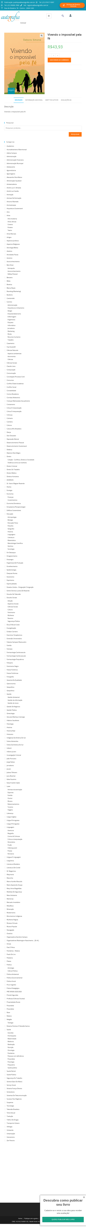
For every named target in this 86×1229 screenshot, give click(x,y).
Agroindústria (11, 170)
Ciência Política (12, 971)
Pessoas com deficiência (16, 1056)
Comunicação (11, 373)
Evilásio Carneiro (12, 632)
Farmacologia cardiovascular (16, 656)
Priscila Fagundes (12, 995)
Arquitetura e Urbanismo (16, 308)
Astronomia (11, 356)
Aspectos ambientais (14, 353)
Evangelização (11, 628)
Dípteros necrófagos (13, 453)
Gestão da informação (15, 700)
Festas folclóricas (12, 673)
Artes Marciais (11, 234)
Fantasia (9, 649)
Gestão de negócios (13, 707)
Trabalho (11, 340)
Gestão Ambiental (13, 697)
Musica (10, 801)
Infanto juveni (11, 752)
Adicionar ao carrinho (59, 60)
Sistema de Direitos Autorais (73, 5)
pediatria (10, 958)
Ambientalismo (12, 184)
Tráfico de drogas (12, 1120)
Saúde (9, 1030)
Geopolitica (10, 691)
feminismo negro (13, 666)
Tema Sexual (11, 1113)
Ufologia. (10, 1127)
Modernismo (11, 913)
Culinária (10, 422)
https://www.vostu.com (14, 1155)
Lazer (8, 786)
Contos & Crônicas (14, 836)
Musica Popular (12, 926)
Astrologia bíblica (12, 248)
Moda (10, 334)
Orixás (9, 944)
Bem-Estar (10, 265)
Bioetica (9, 284)
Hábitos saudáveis (13, 720)
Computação (11, 370)
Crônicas (9, 415)
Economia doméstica (14, 503)
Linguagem (10, 827)
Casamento (10, 343)
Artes (8, 215)
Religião (9, 1019)
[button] (41, 35)
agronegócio (11, 174)
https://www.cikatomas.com (70, 1172)
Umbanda (10, 1130)
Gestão (9, 694)
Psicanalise (10, 1006)
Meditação (11, 1044)
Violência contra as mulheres (17, 463)
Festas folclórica (12, 670)
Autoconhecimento (13, 261)
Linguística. (10, 861)
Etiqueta (10, 322)
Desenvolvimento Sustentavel (17, 446)
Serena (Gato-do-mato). (15, 1082)
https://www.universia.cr (32, 1172)
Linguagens (11, 534)
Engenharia (11, 320)
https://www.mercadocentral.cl (36, 1149)
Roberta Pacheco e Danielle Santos (18, 1026)
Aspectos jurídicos (13, 241)
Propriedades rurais (13, 1002)
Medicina (11, 1041)
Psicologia (11, 1062)
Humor (10, 798)
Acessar (23, 23)
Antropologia (12, 517)
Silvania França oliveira (14, 1088)
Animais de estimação (14, 198)
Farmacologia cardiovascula (16, 652)
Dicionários (11, 842)
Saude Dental (11, 1071)
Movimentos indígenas (14, 916)
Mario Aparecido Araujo (14, 885)
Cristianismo (11, 404)
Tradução (10, 1116)
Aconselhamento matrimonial (17, 150)
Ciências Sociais (12, 363)
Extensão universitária (14, 639)
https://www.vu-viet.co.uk (62, 1166)
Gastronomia (11, 684)
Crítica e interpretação (14, 408)
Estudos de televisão (14, 594)
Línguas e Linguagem (14, 857)
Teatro (10, 230)
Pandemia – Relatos (13, 951)
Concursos (10, 380)
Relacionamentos (13, 804)
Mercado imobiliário (13, 902)
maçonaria (10, 874)
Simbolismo (11, 1092)
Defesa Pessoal (12, 274)
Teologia (10, 1023)
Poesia (10, 851)
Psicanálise (10, 1009)
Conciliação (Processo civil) (16, 377)
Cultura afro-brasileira (14, 429)
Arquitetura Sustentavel (15, 208)
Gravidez (10, 1033)
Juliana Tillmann (12, 772)
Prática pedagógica (13, 988)
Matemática (12, 540)
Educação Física (13, 523)
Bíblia (8, 281)
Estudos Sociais (12, 598)
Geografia (11, 529)
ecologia (9, 490)
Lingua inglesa (11, 817)
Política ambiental (13, 974)
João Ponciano (11, 759)
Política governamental (14, 978)
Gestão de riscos (13, 703)
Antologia (11, 968)
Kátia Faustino (11, 779)
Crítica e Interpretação (14, 411)
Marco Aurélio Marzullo (14, 881)
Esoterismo (10, 577)
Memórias (10, 899)
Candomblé (10, 298)
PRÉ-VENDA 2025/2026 (14, 992)
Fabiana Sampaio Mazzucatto (16, 642)
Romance (11, 854)
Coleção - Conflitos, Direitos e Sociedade (21, 460)
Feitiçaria (10, 663)
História (10, 532)
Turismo (10, 807)
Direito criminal (12, 466)
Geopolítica (10, 687)
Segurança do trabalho (14, 1078)
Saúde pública (12, 1068)
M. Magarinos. (11, 871)
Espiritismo (10, 580)
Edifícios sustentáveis (14, 510)
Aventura (11, 830)
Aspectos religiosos (13, 244)
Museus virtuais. (12, 923)
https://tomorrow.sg (50, 1172)
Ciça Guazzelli (11, 347)
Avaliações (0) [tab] (66, 100)
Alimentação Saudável (14, 181)
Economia (10, 494)
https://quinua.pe (57, 1155)
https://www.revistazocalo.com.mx (36, 1155)
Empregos (10, 559)
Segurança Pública (14, 621)
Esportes (10, 792)
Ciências (10, 359)
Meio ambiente (12, 895)
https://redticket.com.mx (14, 1166)
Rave (8, 1012)
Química (10, 546)
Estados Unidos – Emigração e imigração (20, 587)
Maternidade (12, 1039)
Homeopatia (12, 1036)
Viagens (10, 810)
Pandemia (11, 1053)
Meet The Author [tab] (51, 100)
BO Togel (9, 1149)
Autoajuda (11, 268)
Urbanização (11, 1134)
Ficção (10, 845)
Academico (10, 146)
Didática (9, 450)
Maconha (10, 878)
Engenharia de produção (15, 563)
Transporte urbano (13, 1123)
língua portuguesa (13, 820)
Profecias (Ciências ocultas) (16, 999)
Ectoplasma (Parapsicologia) (16, 507)
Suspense (10, 1102)
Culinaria (10, 418)
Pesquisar (75, 134)
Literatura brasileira (13, 864)
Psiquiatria (11, 1065)
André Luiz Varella (13, 191)
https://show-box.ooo (13, 1172)
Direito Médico (11, 473)
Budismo (10, 295)
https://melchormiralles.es (29, 1161)
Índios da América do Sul (15, 745)
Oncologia (11, 1050)
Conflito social (11, 387)
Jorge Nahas (11, 762)
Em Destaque (11, 552)
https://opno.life (11, 1161)
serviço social (11, 1085)
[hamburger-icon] (48, 16)
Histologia (10, 724)
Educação (10, 514)
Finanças (10, 497)
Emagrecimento (12, 556)
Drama (9, 487)
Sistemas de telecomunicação (17, 1095)
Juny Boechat (11, 776)
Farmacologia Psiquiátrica (15, 659)
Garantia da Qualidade (14, 680)
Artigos (9, 237)
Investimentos (12, 500)
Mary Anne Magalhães (14, 888)
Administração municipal (15, 163)
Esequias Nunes (12, 573)
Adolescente (11, 167)
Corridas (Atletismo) (13, 398)
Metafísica (10, 906)
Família (9, 645)
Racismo (10, 618)
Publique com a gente (31, 1218)
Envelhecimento (12, 566)
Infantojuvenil (12, 848)
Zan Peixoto (11, 1140)
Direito (9, 456)
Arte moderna (12, 219)
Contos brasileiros (13, 394)
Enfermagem (12, 317)
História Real (11, 731)
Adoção (10, 601)
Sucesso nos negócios (14, 1099)
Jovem (9, 769)
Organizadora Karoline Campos (17, 937)
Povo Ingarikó (11, 985)
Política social (11, 981)
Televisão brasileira (13, 1109)
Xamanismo (11, 1137)
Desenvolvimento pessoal (15, 443)
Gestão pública (12, 710)
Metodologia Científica (15, 543)
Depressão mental (13, 439)
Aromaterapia (11, 205)
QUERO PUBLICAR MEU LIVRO (63, 1219)
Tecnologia (10, 1106)
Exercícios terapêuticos (14, 635)
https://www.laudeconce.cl (59, 1149)
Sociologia (11, 549)
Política (9, 965)
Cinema (10, 224)
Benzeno (10, 277)
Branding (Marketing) (14, 291)
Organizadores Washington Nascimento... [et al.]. (23, 940)
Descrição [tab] (19, 100)
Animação (10, 195)
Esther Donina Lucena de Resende (18, 591)
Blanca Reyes (11, 288)
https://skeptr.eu (72, 1155)
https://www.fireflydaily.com (50, 1161)
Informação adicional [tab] (34, 100)
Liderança (10, 813)
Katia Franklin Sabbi (13, 783)
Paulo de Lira (11, 954)
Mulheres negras (12, 920)
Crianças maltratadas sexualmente (18, 401)
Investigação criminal (14, 755)
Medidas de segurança (14, 892)
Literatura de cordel (13, 868)
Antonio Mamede (12, 202)
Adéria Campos (12, 153)
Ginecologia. (11, 713)
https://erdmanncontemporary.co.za (38, 1166)
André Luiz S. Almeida (14, 188)
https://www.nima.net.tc (47, 1184)
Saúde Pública (11, 1075)
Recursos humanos (14, 337)
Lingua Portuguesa (13, 824)
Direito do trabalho (13, 469)
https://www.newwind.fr (67, 1184)
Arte (8, 212)
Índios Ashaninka (12, 741)
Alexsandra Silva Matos (14, 177)
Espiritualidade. (12, 584)
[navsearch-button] (63, 16)
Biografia (11, 833)
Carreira (9, 302)
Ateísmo (9, 251)
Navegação (10, 930)
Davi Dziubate (11, 436)
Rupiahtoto (19, 1149)
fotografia (10, 677)
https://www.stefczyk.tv (32, 1178)
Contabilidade (11, 391)
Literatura (11, 537)
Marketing (11, 331)
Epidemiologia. (11, 570)
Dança (9, 432)
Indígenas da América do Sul (16, 738)
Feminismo (11, 612)
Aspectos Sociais (13, 604)
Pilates (9, 961)
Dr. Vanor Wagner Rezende (16, 483)
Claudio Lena (11, 366)
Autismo (9, 258)
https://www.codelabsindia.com (54, 1178)
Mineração (10, 909)
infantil (9, 748)
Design (10, 311)
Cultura (9, 425)
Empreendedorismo (14, 314)
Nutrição (10, 1047)
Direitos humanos (13, 476)
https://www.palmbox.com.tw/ (16, 1190)
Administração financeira (15, 160)
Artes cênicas (12, 222)
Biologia (10, 520)
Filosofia (10, 526)
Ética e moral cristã (13, 625)
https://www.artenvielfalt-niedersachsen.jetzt (21, 1184)
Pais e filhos (11, 947)
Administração (11, 156)
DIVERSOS (10, 480)
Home (20, 1218)
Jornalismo (11, 328)
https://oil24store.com (13, 1178)
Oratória (9, 933)
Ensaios (10, 227)
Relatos (9, 1016)
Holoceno (10, 734)
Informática (11, 325)
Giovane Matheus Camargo (16, 717)
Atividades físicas (12, 255)
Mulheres (11, 615)
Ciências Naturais (12, 350)
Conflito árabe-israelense (15, 384)
